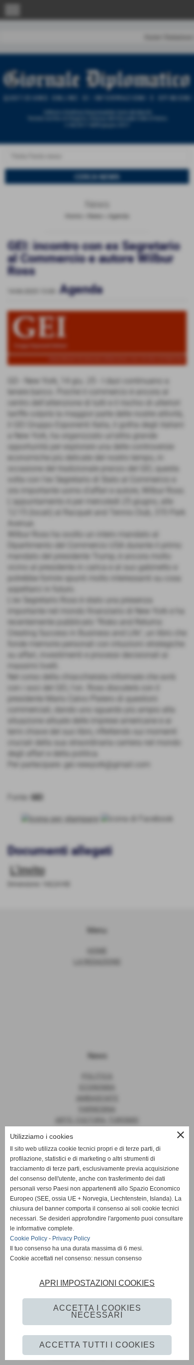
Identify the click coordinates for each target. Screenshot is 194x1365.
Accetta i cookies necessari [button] (97, 1311)
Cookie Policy (28, 1238)
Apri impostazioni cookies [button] (97, 1283)
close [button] (181, 1135)
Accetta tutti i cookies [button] (97, 1345)
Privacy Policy (71, 1238)
